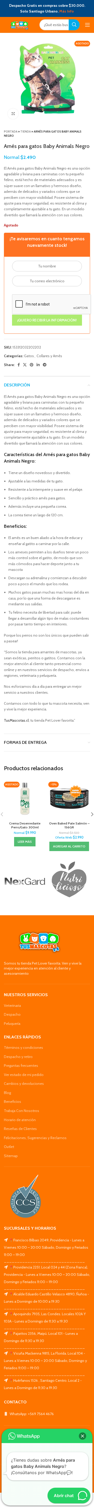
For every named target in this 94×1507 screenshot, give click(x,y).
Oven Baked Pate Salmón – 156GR (69, 825)
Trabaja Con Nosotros (21, 1110)
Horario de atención (20, 1119)
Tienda (25, 131)
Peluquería (12, 1023)
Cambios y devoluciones (24, 1083)
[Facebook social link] (18, 364)
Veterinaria (12, 1005)
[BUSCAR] (74, 24)
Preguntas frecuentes (21, 1065)
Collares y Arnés (49, 356)
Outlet (9, 1146)
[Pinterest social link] (31, 364)
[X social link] (24, 364)
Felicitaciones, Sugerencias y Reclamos (35, 1137)
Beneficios (12, 1101)
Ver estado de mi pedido (24, 1074)
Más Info (66, 11)
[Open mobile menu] (87, 25)
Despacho (12, 1014)
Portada (10, 131)
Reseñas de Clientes (20, 1128)
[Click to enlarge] (13, 114)
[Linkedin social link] (38, 364)
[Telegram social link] (44, 364)
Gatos (29, 356)
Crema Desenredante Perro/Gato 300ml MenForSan (24, 827)
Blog (7, 1092)
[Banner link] (25, 881)
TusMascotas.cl (16, 720)
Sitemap (11, 1155)
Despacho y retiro (18, 1056)
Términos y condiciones (23, 1047)
